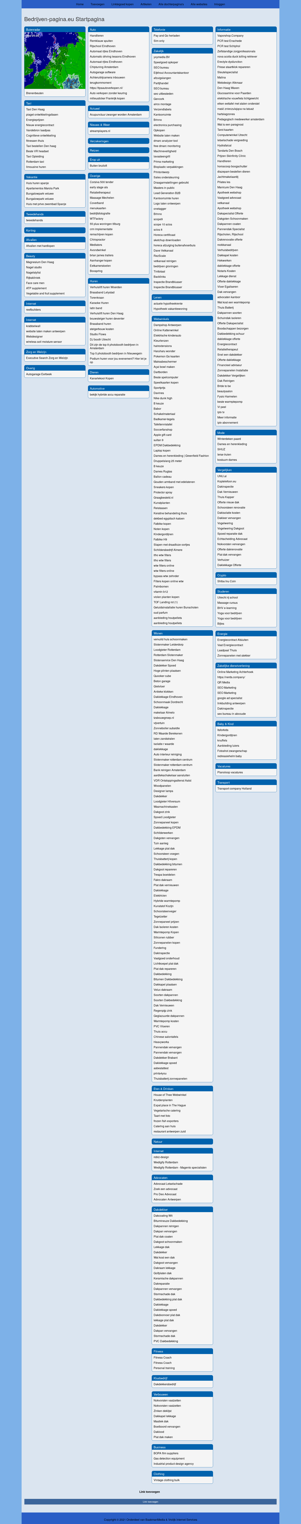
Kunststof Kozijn (163, 906)
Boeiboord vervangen (167, 1426)
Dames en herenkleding (232, 444)
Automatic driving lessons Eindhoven (113, 56)
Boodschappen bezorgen (233, 328)
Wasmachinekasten (166, 807)
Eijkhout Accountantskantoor (171, 73)
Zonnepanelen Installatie (232, 370)
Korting (30, 230)
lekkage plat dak (164, 1320)
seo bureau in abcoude (231, 714)
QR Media (223, 682)
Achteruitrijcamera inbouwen (107, 77)
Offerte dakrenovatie (229, 549)
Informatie (223, 29)
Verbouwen (161, 1394)
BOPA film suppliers (166, 1453)
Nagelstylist (33, 272)
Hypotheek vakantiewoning (170, 309)
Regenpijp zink (163, 1011)
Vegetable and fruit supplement (45, 293)
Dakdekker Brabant (165, 1058)
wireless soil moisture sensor (44, 342)
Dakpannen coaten (229, 224)
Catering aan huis (165, 1126)
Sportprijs (159, 388)
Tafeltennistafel (163, 424)
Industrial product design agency (174, 1464)
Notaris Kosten (226, 271)
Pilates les (223, 182)
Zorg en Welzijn (36, 352)
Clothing (159, 1474)
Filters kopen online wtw (169, 581)
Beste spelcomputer (166, 377)
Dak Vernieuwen (164, 1005)
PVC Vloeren (162, 1026)
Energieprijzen (35, 120)
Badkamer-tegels (164, 419)
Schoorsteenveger (165, 911)
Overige (95, 175)
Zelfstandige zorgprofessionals (236, 51)
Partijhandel (161, 83)
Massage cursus (227, 603)
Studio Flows (98, 334)
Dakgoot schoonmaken (168, 1242)
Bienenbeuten (35, 93)
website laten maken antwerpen (45, 331)
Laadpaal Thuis (227, 650)
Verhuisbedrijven (227, 250)
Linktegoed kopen (122, 4)
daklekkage (161, 749)
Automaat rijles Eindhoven (106, 51)
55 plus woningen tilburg (105, 224)
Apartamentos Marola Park (42, 188)
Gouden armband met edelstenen (174, 482)
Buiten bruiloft (98, 166)
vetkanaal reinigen (165, 261)
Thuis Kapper (225, 497)
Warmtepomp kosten (166, 1021)
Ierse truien (224, 454)
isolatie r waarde (164, 744)
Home (80, 4)
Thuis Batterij (225, 307)
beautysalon (225, 391)
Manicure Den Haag (229, 187)
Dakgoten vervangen (166, 838)
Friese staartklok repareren (233, 67)
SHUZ (221, 449)
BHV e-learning (227, 608)
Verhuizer (223, 560)
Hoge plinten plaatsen (167, 671)
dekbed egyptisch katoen (169, 518)
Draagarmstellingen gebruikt (171, 182)
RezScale (160, 256)
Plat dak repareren (165, 969)
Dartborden (161, 372)
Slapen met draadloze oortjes (172, 545)
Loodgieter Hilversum (167, 801)
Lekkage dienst (226, 276)
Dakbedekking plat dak (168, 1299)
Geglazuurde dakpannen (169, 1016)
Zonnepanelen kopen (167, 943)
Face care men (35, 283)
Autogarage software (102, 72)
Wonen (158, 633)
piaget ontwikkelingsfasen (42, 114)
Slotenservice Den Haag (169, 660)
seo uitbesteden (163, 94)
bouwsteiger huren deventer (107, 318)
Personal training (164, 1368)
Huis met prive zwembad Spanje (46, 204)
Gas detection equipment (169, 1458)
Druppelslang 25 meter (168, 461)
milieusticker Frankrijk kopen (107, 98)
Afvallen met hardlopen (40, 246)
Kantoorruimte (162, 114)
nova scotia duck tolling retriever (237, 56)
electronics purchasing (168, 125)
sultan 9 (158, 440)
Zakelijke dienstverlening (233, 665)
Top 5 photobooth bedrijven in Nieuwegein (116, 353)
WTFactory (96, 219)
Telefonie (159, 29)
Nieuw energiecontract (40, 125)
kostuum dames (227, 460)
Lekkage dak (161, 1247)
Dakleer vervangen (229, 518)
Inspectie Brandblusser (168, 282)
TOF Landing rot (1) (166, 602)
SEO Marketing (226, 687)
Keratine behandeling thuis (170, 513)
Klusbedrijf (160, 1378)
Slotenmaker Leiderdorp (168, 644)
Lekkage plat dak (164, 848)
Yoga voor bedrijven (229, 613)
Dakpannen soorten (229, 313)
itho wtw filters (162, 555)
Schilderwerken (163, 833)
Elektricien (160, 895)
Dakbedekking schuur (230, 334)
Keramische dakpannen (168, 1278)
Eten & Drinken (163, 1088)
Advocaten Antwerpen (167, 1199)
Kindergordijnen (163, 534)
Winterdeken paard (229, 439)
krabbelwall (33, 326)
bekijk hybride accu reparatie (107, 394)
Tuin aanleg (161, 843)
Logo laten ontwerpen (167, 203)
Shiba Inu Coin (226, 581)
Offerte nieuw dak (228, 502)
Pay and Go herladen (167, 35)
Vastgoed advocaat (229, 198)
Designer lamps (163, 791)
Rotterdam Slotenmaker (168, 655)
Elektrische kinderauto (167, 335)
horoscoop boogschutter (232, 166)
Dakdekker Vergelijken (231, 375)
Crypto (221, 575)
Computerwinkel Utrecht (232, 135)
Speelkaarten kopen (166, 382)
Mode (221, 432)
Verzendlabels (162, 109)
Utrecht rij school (227, 597)
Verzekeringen (99, 141)
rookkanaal (224, 245)
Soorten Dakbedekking (168, 1000)
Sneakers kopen (164, 487)
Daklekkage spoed (165, 1063)
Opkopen (159, 130)
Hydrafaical (224, 145)
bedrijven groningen (166, 266)
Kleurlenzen (161, 341)
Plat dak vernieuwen (166, 885)
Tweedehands (35, 214)
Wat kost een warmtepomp (233, 302)
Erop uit (95, 159)
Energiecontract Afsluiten (232, 640)
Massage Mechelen (102, 198)
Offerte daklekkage (229, 281)
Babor (157, 409)
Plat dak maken (163, 1437)
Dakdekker (160, 796)
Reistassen (161, 508)
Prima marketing (164, 162)
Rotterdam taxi (35, 162)
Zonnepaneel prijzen (166, 922)
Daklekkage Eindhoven (168, 697)
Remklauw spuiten (101, 41)
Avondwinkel (98, 250)
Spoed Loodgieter (165, 817)
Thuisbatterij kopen (165, 859)
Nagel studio (34, 267)
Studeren (223, 591)
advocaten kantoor (228, 297)
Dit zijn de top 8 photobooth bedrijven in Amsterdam (114, 346)
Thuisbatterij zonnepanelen (170, 1078)
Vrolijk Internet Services (182, 1519)
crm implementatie (101, 229)
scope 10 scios (163, 224)
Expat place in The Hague (170, 1105)
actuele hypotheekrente (168, 303)
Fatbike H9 (160, 539)
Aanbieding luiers (228, 746)
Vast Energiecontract (230, 645)
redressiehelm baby (229, 756)
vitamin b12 (161, 592)
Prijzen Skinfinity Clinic (231, 156)
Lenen (157, 297)
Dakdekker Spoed (165, 665)
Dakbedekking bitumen (168, 864)
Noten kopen (161, 529)
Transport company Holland (234, 788)
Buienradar (33, 29)
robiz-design (161, 1157)
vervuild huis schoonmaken (170, 639)
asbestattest (161, 1068)
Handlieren (97, 35)
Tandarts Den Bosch (229, 151)
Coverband (97, 203)
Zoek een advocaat (165, 1189)
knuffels (222, 740)
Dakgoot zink (162, 812)
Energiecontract (227, 344)
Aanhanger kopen (101, 260)
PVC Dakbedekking (166, 1341)
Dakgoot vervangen (166, 1263)
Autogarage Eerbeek (39, 374)
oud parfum (161, 613)
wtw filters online (164, 565)
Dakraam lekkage (164, 1268)
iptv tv (221, 412)
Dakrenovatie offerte (229, 239)
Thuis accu (160, 1031)
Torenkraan (97, 297)
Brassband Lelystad (102, 292)
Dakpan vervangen (165, 1231)
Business (160, 1447)
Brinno (158, 120)
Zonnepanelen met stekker (233, 655)
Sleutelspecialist (227, 72)
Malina (221, 77)
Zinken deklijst (162, 1411)
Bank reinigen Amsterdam (170, 770)
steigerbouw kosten (102, 329)
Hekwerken (224, 260)
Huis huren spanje (37, 183)
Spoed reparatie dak (229, 534)
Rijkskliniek (33, 278)
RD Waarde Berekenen (168, 733)
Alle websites (199, 4)
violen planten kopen (166, 597)
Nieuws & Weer (100, 124)
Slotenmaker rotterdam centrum (173, 759)
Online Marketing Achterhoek (235, 672)
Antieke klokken (163, 691)
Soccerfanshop (163, 429)
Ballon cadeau (163, 477)
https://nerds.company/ (231, 677)
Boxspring (96, 271)
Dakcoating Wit (163, 1216)
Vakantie (31, 177)
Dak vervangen (226, 292)
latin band (96, 308)
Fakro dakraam (163, 880)
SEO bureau (161, 67)
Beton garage (162, 681)
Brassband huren (100, 324)
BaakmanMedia (155, 1519)
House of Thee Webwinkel (170, 1095)
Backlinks (160, 277)
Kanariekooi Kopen (102, 378)
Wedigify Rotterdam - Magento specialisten (180, 1167)
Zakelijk (159, 51)
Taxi (28, 103)
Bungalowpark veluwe (40, 193)
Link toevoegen (149, 1492)
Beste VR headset (37, 151)
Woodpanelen (162, 786)
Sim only (159, 41)
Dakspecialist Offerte (230, 213)
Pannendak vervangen (168, 1047)
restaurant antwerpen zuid (170, 1131)
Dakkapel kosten (227, 255)
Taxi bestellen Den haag (41, 146)
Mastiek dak (161, 1421)
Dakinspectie (162, 953)
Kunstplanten (162, 503)
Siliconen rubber (164, 937)
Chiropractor (97, 239)
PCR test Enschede (229, 41)
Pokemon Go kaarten (167, 356)
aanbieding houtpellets (168, 618)
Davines (159, 393)
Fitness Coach (163, 1357)
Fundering (160, 948)
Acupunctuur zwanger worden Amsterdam (116, 114)
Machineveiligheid (165, 151)
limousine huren (36, 167)
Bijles (220, 623)
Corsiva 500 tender (101, 182)
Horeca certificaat (164, 235)
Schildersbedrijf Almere (168, 550)
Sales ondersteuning (166, 177)
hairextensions (163, 346)
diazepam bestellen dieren (233, 171)
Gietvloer (159, 686)
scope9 (158, 219)
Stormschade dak (164, 1294)
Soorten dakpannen (166, 995)
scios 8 (158, 230)
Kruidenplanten (163, 1100)
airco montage (162, 104)
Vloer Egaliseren (227, 287)
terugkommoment (100, 83)
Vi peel (221, 407)
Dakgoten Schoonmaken (232, 219)
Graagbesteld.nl (163, 497)
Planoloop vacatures (230, 772)
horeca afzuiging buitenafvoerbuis (174, 245)
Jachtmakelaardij (227, 177)
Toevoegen (98, 4)
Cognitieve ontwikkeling (41, 135)
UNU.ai (222, 476)
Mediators (96, 245)
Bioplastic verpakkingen (168, 167)
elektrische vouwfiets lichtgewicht (237, 98)
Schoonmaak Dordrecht (168, 702)
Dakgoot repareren (165, 869)
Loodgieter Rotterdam (167, 650)
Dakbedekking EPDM (167, 827)
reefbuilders (33, 310)
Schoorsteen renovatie (231, 507)
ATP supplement (36, 288)
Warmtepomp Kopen (166, 932)
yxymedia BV (162, 57)
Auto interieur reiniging (168, 754)
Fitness (158, 1351)
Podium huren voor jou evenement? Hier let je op (118, 360)
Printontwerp (161, 172)
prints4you (160, 1073)
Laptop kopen (162, 450)
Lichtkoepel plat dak (166, 963)
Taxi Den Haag (35, 109)
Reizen (94, 150)
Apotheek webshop (229, 192)
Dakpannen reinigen (166, 1226)
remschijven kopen (101, 234)
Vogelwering (225, 523)
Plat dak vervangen (229, 554)
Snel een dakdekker (229, 354)
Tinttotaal (159, 271)
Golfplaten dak (163, 1273)
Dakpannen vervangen (168, 1289)
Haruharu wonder (164, 351)
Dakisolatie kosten (228, 513)
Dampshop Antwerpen (167, 325)
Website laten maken (167, 135)
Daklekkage (161, 707)
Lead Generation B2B (167, 193)
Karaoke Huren (99, 303)
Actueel (95, 108)
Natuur (158, 1141)
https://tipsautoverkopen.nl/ (106, 88)
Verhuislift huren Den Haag (106, 313)
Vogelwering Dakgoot (230, 528)
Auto (93, 29)
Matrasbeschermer (165, 361)
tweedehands (34, 220)
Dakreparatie (162, 1284)
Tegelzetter (160, 916)
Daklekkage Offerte (229, 565)
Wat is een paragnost (230, 124)
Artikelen (146, 4)
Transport (223, 782)
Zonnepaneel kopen (166, 822)
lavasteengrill (162, 156)
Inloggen (219, 4)
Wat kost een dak (164, 1257)
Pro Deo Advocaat (165, 1194)
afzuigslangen (162, 78)
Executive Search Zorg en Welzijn (47, 358)
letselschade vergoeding (232, 140)
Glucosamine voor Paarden (234, 93)
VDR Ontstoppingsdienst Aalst (172, 780)
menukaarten (98, 208)
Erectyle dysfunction (229, 62)
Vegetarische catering (167, 1110)
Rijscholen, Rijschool (230, 234)
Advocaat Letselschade (168, 1184)
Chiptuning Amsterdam (104, 67)
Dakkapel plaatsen (165, 984)
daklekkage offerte (228, 266)
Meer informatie (227, 417)
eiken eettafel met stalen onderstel (238, 103)
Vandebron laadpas (38, 130)
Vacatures (223, 766)
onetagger (160, 209)
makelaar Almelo (164, 712)
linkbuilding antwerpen (231, 703)
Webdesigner (34, 336)
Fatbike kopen (162, 524)
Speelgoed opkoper (166, 62)
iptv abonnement (227, 422)
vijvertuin (159, 723)
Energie (222, 633)
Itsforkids (222, 730)
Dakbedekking (163, 974)
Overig (30, 368)
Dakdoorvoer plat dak (167, 1315)
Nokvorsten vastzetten (167, 1400)
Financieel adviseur (229, 365)
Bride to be (224, 386)
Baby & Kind (225, 724)
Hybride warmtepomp (167, 901)
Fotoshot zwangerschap (232, 751)
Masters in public (164, 188)
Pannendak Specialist (231, 229)
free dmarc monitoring (167, 146)
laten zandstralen (164, 739)
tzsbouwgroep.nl (164, 718)
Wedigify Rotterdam (166, 1162)
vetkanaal (223, 203)
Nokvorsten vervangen (231, 544)
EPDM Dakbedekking (167, 445)
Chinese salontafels (166, 1037)
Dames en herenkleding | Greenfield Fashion (181, 456)
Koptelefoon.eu (226, 481)
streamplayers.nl (100, 131)
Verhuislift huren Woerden (106, 287)
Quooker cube (162, 676)
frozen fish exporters (166, 1121)
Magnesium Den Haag (40, 262)
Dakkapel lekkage (165, 1416)
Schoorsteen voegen (166, 854)
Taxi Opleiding (35, 156)
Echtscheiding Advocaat (232, 539)
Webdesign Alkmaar (229, 83)
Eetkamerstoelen (100, 266)
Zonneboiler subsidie (167, 728)
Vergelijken (224, 470)
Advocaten (160, 1177)
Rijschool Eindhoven (102, 46)
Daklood (159, 1432)
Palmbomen (161, 586)
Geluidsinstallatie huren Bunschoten (176, 607)
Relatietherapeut (100, 192)
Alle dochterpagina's (171, 4)
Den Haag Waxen (228, 88)
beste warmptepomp (229, 402)
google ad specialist (229, 698)
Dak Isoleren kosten (166, 927)
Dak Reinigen (225, 381)
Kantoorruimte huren (166, 198)
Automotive (97, 388)
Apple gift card (162, 435)
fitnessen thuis (35, 141)
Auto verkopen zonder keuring (108, 93)
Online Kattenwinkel (166, 330)
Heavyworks (161, 1042)
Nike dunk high (163, 398)
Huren (94, 281)
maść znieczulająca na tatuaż (235, 109)
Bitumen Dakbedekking (168, 979)
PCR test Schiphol (228, 46)
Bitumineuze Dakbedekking (171, 1221)
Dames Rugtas (163, 471)
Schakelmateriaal (164, 414)
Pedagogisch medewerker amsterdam (240, 119)
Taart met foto (162, 1116)
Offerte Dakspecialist (230, 323)
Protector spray (163, 492)
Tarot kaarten (225, 130)
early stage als (99, 187)
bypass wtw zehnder (166, 576)
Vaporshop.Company (230, 35)
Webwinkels (161, 319)
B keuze (159, 403)
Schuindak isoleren (229, 318)
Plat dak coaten (163, 1236)
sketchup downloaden (167, 240)
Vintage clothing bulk (167, 1480)
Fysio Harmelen (227, 396)
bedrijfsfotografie (100, 213)
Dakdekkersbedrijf (165, 1384)
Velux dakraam (163, 990)
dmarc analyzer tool (166, 141)
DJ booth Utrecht (100, 339)
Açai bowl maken (164, 367)
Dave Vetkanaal (163, 250)
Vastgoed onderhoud (166, 958)
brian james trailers (101, 255)
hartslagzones (226, 114)
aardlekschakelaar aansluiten (172, 775)
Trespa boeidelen (164, 875)
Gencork (159, 99)
